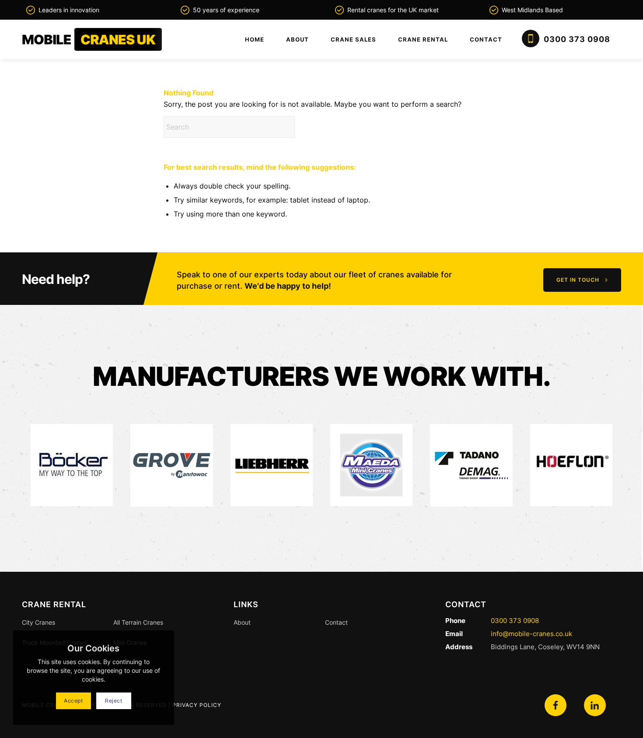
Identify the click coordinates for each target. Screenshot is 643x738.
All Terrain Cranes (138, 622)
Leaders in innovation (68, 10)
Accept (73, 700)
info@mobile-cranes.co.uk (530, 634)
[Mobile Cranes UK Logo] (92, 39)
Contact (336, 622)
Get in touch (577, 279)
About (242, 622)
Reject (113, 700)
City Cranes (38, 622)
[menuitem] (254, 39)
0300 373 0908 (515, 620)
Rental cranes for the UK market (393, 10)
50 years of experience (226, 10)
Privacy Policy (196, 705)
